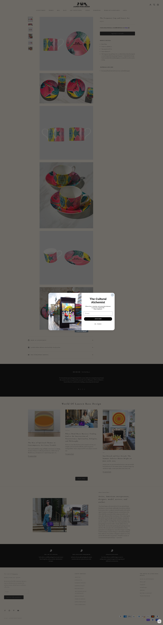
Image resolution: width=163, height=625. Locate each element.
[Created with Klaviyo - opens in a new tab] (81, 331)
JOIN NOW (98, 319)
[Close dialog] (112, 295)
